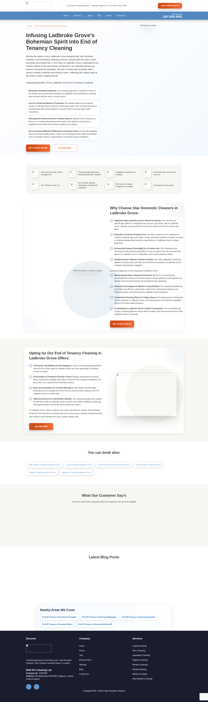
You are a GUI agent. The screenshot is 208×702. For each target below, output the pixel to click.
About (90, 16)
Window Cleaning (140, 665)
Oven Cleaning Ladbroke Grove (148, 465)
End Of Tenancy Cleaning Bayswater (138, 617)
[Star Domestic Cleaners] (38, 6)
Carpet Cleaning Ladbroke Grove (79, 465)
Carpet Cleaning (139, 646)
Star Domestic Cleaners (115, 691)
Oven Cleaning (138, 651)
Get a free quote (38, 148)
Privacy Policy (85, 660)
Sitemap (82, 665)
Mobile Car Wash (139, 674)
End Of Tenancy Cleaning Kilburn (57, 624)
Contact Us (121, 16)
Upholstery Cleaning (141, 655)
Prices (108, 16)
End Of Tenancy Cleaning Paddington (99, 617)
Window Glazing (139, 669)
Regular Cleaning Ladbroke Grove (42, 472)
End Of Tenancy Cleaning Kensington (59, 617)
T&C (81, 655)
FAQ (99, 16)
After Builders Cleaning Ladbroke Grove (44, 465)
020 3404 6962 (172, 16)
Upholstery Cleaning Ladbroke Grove (76, 472)
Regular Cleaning (140, 660)
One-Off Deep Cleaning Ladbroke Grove (114, 465)
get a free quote (170, 6)
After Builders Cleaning (142, 679)
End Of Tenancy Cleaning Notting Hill (95, 624)
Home (66, 16)
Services (77, 16)
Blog (81, 669)
